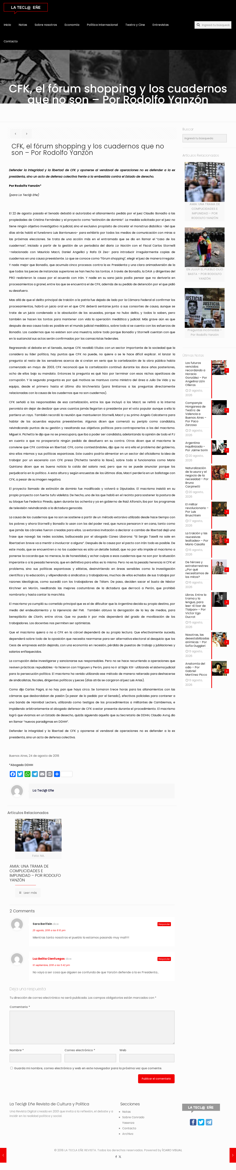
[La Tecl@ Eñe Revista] (26, 8)
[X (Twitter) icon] (120, 1157)
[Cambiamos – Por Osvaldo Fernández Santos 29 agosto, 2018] (233, 1155)
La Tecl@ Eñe (43, 790)
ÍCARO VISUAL (172, 1150)
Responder (164, 924)
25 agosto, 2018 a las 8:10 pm (49, 930)
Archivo (127, 1134)
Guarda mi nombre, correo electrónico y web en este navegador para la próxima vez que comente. (88, 1068)
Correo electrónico (80, 1050)
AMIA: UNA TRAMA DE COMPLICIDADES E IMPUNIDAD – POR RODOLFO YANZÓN (35, 873)
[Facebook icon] (116, 1157)
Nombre (17, 1050)
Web (122, 1050)
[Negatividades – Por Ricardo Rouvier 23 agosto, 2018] (3, 1155)
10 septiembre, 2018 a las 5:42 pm (51, 965)
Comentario (20, 1007)
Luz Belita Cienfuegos (49, 959)
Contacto (129, 1128)
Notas (126, 1112)
